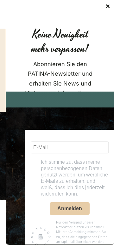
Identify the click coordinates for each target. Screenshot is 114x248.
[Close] (107, 6)
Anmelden (69, 208)
